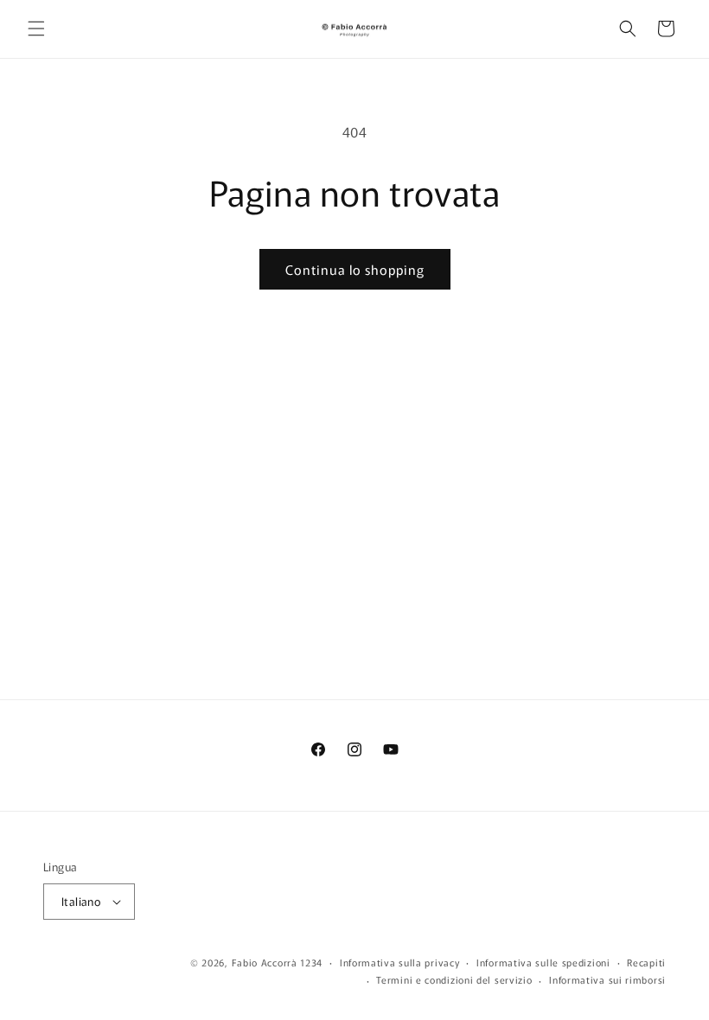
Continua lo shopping (355, 269)
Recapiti (646, 962)
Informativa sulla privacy (400, 962)
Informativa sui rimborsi (607, 979)
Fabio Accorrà (264, 962)
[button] (36, 29)
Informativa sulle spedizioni (543, 962)
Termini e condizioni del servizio (454, 979)
